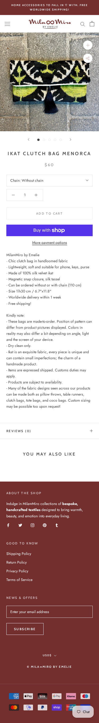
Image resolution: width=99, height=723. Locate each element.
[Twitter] (20, 525)
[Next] (70, 139)
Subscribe (25, 629)
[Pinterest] (44, 525)
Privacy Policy (17, 571)
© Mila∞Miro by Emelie (49, 667)
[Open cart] (92, 23)
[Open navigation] (7, 24)
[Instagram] (32, 525)
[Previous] (28, 139)
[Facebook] (8, 525)
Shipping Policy (18, 553)
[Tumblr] (57, 525)
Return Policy (16, 562)
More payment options (49, 242)
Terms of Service (19, 579)
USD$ (47, 655)
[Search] (82, 24)
